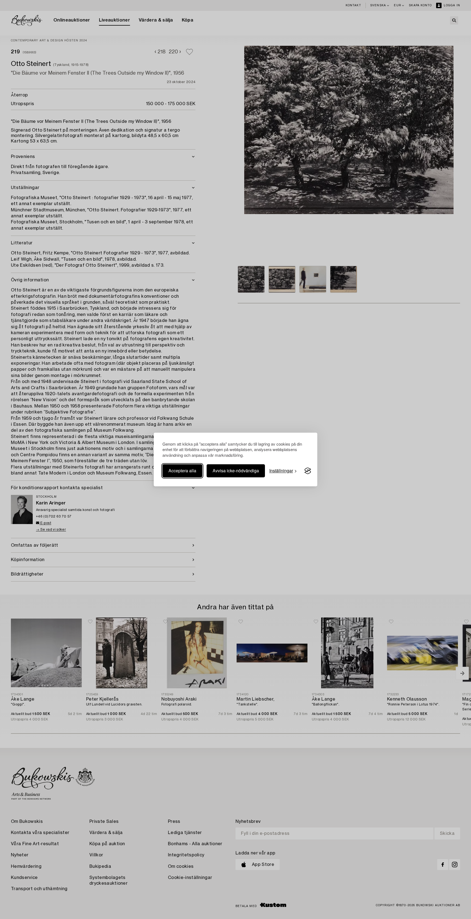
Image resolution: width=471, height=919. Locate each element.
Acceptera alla (182, 471)
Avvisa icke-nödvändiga (236, 471)
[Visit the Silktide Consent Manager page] (307, 470)
